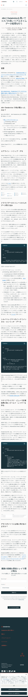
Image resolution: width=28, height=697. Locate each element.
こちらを (13, 314)
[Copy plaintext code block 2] (24, 343)
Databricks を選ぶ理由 (7, 630)
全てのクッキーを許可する (14, 693)
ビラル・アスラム (11, 29)
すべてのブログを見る (14, 607)
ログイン (21, 1)
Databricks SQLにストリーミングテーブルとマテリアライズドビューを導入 (13, 74)
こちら (9, 183)
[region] (14, 684)
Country (3, 584)
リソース (3, 641)
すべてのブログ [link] (3, 9)
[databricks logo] (5, 626)
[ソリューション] (10, 638)
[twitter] (7, 671)
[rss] (9, 671)
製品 (2, 634)
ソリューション (14, 12)
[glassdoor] (12, 671)
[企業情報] (6, 645)
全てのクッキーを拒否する (14, 689)
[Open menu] (26, 1)
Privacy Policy (21, 599)
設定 (14, 685)
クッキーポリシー (6, 679)
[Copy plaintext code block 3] (24, 443)
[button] (17, 1)
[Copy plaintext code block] (24, 245)
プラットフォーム (9, 9)
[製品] (4, 634)
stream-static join (14, 395)
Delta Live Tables (20, 78)
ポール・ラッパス (22, 28)
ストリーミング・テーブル (17, 558)
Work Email (4, 579)
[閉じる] (26, 674)
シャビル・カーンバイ (11, 28)
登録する (14, 592)
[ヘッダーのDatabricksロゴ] (4, 1)
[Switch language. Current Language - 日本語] (13, 1)
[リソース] (6, 642)
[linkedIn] (2, 671)
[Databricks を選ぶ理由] (13, 630)
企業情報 (3, 645)
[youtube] (14, 671)
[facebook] (5, 671)
